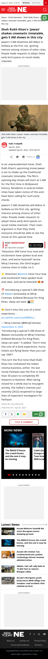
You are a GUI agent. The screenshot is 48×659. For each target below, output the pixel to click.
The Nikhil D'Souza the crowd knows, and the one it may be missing (15, 455)
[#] (18, 414)
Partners (38, 645)
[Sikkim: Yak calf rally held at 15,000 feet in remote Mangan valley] (8, 569)
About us (10, 641)
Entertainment (15, 17)
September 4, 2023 (12, 326)
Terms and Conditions (20, 645)
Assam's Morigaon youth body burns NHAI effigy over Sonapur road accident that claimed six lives (31, 581)
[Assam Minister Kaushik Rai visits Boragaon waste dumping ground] (8, 531)
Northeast (26, 3)
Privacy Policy (40, 641)
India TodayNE (15, 143)
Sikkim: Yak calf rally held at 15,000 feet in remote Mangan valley (31, 569)
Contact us (24, 641)
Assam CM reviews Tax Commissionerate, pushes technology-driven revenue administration (30, 555)
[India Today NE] (17, 9)
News (4, 17)
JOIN (36, 414)
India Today (36, 3)
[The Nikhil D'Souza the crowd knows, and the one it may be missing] (17, 440)
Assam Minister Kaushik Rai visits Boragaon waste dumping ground (30, 531)
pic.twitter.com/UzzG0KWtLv (18, 317)
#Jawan (9, 293)
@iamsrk (23, 273)
